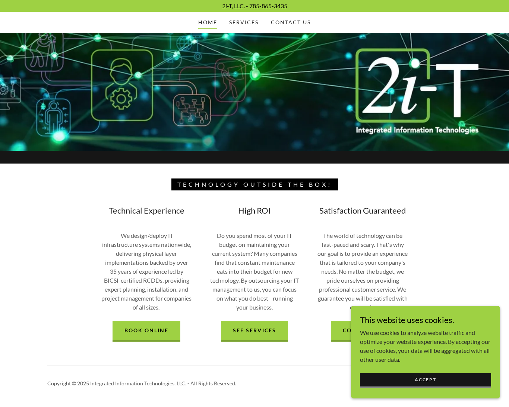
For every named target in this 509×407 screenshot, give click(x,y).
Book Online (146, 330)
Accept (425, 379)
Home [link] (207, 22)
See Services (254, 330)
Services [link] (244, 22)
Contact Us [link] (291, 22)
